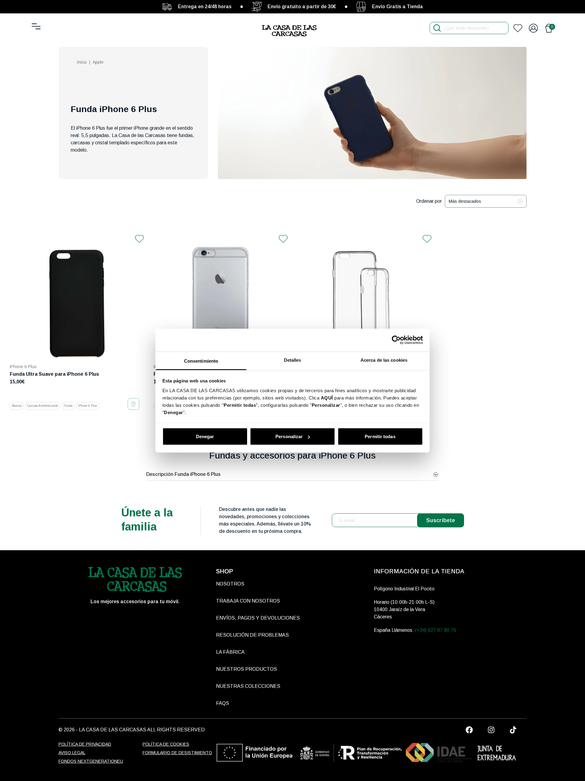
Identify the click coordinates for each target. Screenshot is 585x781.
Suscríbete (440, 520)
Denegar (205, 436)
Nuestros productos (246, 669)
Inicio (82, 62)
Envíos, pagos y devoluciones (258, 618)
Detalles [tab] (292, 359)
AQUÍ (327, 397)
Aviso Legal (71, 752)
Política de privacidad (84, 744)
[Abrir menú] (36, 26)
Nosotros (230, 583)
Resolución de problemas (252, 635)
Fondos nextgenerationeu (90, 761)
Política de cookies (166, 744)
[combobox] (485, 201)
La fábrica (230, 652)
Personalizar (289, 436)
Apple (98, 62)
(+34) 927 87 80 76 (435, 630)
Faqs (222, 703)
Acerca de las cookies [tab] (383, 359)
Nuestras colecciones (248, 686)
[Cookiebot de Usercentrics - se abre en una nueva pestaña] (396, 340)
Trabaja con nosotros (248, 600)
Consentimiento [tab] (201, 360)
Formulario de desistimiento (177, 752)
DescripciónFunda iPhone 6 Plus (183, 474)
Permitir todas (380, 436)
